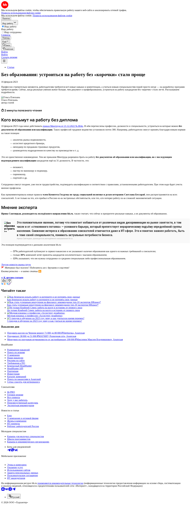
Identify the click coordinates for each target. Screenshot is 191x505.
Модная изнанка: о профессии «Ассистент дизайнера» (35, 315)
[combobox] (14, 496)
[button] (4, 52)
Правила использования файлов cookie (52, 15)
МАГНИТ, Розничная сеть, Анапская (57, 336)
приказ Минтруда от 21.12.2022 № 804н (63, 126)
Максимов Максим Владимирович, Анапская (99, 339)
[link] (6, 45)
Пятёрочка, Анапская (74, 333)
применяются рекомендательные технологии (60, 483)
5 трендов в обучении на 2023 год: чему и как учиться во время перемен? (44, 321)
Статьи (10, 67)
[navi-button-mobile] (4, 61)
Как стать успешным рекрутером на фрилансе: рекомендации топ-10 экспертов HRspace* (52, 305)
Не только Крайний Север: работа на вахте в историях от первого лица (43, 310)
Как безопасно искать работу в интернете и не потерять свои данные (42, 299)
